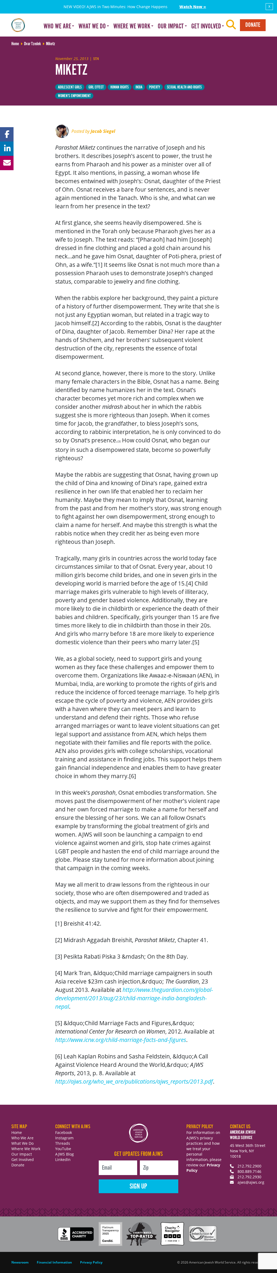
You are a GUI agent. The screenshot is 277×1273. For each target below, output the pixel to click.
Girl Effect (96, 87)
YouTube (63, 1148)
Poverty (154, 87)
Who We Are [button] (57, 26)
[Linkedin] (7, 149)
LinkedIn (63, 1159)
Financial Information (54, 1262)
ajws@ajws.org (251, 1182)
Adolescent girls (70, 87)
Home (16, 1132)
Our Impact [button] (171, 26)
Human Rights (119, 87)
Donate (252, 25)
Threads (62, 1143)
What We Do (22, 1143)
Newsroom (20, 1262)
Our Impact (21, 1154)
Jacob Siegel (103, 131)
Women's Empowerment (74, 95)
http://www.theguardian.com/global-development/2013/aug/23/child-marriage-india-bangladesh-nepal (134, 998)
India (139, 87)
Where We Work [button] (131, 26)
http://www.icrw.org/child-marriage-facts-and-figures (120, 1040)
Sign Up (138, 1186)
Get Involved (22, 1159)
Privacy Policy (91, 1262)
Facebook (63, 1132)
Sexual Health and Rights (184, 87)
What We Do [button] (92, 26)
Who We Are (22, 1137)
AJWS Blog (64, 1154)
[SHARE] (7, 134)
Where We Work (25, 1148)
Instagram (64, 1137)
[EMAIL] (7, 163)
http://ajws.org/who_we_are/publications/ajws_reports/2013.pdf (134, 1081)
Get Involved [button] (206, 26)
